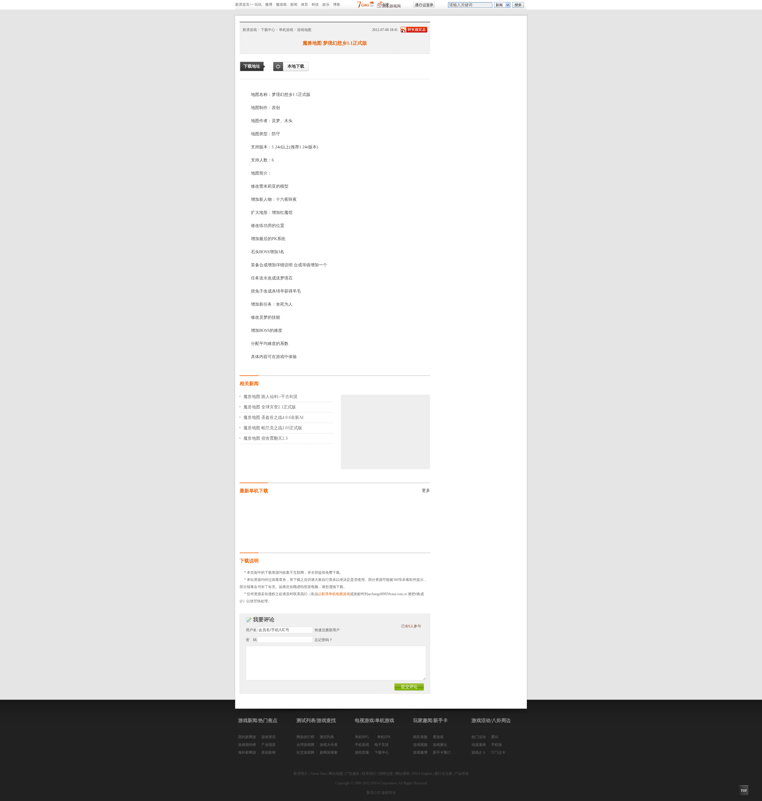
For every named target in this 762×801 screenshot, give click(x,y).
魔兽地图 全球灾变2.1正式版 (269, 407)
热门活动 (478, 737)
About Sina (318, 774)
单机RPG (362, 737)
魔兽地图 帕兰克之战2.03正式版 (272, 428)
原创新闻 (268, 752)
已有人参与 (411, 626)
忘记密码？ (323, 640)
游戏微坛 (440, 745)
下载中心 (268, 30)
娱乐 (326, 4)
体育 (304, 4)
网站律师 (402, 774)
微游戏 (281, 4)
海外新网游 (247, 752)
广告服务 (352, 774)
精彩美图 (420, 737)
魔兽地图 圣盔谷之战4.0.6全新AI (273, 417)
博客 (336, 4)
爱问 (494, 737)
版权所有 (389, 793)
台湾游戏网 (305, 745)
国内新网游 (247, 737)
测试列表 (327, 737)
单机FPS (384, 737)
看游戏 (438, 737)
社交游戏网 (305, 752)
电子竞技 (381, 745)
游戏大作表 (329, 745)
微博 (268, 4)
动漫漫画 (478, 745)
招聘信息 (386, 774)
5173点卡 (498, 752)
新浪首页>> (244, 4)
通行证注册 (443, 774)
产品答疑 (462, 774)
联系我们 (369, 774)
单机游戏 (286, 30)
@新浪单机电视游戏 (334, 594)
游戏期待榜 (247, 745)
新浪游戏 (250, 30)
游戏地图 (304, 30)
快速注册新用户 (327, 630)
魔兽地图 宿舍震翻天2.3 (265, 438)
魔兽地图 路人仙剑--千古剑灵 (270, 396)
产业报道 (268, 745)
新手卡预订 (442, 752)
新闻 (293, 4)
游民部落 (362, 752)
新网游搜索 (329, 752)
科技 (315, 4)
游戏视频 (420, 745)
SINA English (422, 774)
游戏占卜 (478, 752)
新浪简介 (300, 774)
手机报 (496, 745)
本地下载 (296, 66)
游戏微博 (420, 752)
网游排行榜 (305, 737)
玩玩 (258, 4)
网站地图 (336, 774)
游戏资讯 (268, 737)
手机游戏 (362, 745)
